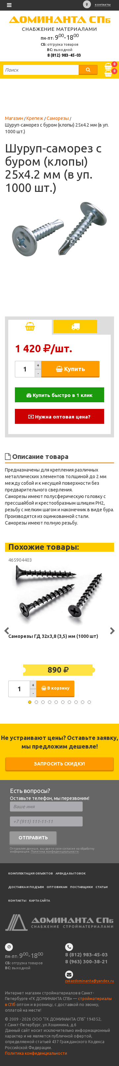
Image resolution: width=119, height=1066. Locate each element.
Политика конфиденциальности (55, 851)
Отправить (33, 837)
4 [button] (49, 702)
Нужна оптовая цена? (62, 417)
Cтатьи (102, 887)
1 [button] (29, 702)
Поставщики (81, 887)
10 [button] (89, 702)
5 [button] (56, 702)
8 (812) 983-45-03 (64, 55)
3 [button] (43, 702)
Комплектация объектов (30, 873)
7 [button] (69, 702)
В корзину (57, 688)
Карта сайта (39, 900)
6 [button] (62, 702)
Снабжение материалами (59, 29)
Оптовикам (57, 887)
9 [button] (82, 702)
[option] (59, 229)
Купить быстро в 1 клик (62, 395)
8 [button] (76, 702)
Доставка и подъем (26, 887)
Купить (74, 368)
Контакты (103, 4)
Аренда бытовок (71, 873)
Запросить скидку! (59, 763)
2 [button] (36, 702)
